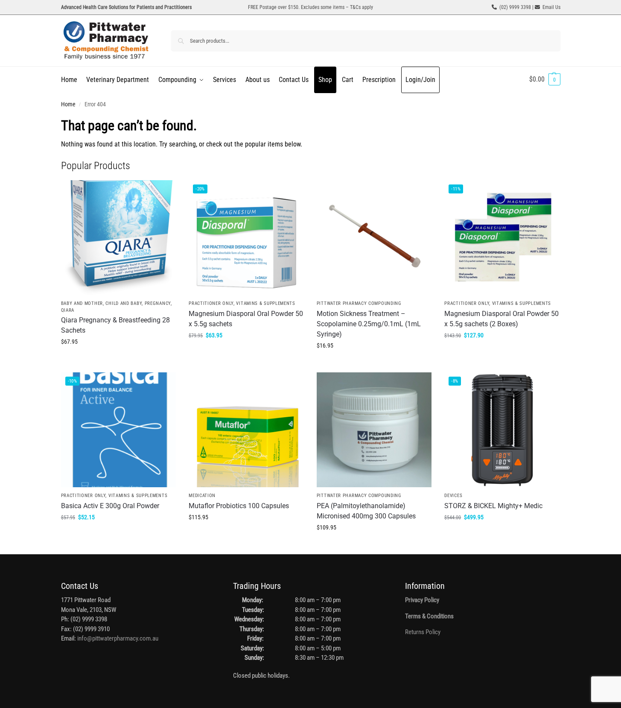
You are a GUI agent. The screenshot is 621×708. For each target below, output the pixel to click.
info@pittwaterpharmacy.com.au (117, 638)
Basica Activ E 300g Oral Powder (110, 506)
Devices (453, 495)
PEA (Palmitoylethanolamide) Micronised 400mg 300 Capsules (366, 511)
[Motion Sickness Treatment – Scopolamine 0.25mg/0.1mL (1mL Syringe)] (374, 237)
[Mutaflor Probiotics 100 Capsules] (246, 430)
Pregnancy (158, 303)
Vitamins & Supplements (265, 303)
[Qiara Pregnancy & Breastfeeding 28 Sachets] (118, 237)
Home (68, 104)
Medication (202, 495)
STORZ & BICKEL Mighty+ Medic (493, 506)
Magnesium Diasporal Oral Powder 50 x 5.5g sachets (246, 319)
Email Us (551, 7)
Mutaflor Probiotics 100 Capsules (239, 506)
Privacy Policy (422, 600)
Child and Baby (123, 303)
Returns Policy (422, 632)
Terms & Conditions (429, 616)
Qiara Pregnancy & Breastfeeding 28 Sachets (115, 325)
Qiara (68, 310)
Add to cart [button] (118, 360)
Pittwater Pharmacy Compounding (359, 303)
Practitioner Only (211, 303)
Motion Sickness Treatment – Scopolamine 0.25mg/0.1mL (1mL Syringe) (369, 324)
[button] (544, 79)
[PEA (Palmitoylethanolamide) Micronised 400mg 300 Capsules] (374, 430)
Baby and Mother (82, 303)
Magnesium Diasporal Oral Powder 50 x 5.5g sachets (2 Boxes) (501, 319)
